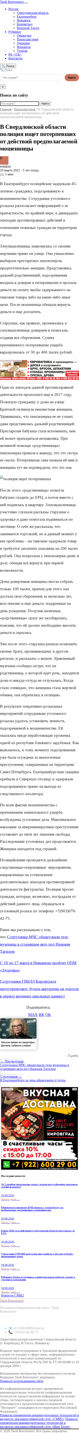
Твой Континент (12, 2)
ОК (48, 1014)
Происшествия (27, 39)
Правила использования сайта (21, 1381)
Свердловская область (33, 13)
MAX (33, 1014)
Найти (72, 77)
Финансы (24, 47)
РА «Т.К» (14, 54)
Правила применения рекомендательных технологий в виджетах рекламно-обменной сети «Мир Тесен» (39, 1422)
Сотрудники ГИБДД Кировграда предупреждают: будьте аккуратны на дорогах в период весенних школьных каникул (39, 988)
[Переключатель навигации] (26, 3)
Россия (13, 9)
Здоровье (23, 43)
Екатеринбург (27, 16)
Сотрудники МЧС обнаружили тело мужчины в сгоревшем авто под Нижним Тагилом (35, 944)
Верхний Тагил (28, 28)
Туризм (22, 50)
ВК (41, 1014)
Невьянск (24, 20)
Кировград (24, 24)
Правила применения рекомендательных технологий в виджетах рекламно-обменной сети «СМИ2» (39, 1417)
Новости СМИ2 (12, 1295)
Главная (5, 109)
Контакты (15, 58)
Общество (24, 35)
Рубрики (14, 32)
